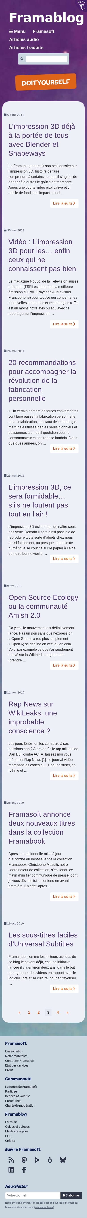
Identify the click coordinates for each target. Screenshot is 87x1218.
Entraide (11, 1122)
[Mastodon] (24, 1162)
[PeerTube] (37, 1162)
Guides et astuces (17, 1126)
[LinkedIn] (11, 1172)
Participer (12, 1091)
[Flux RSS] (11, 1162)
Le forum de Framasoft (21, 1086)
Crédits (10, 1140)
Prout (9, 1070)
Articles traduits (26, 47)
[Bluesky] (63, 1162)
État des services (16, 1065)
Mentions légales (16, 1131)
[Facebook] (24, 1172)
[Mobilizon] (50, 1162)
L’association (14, 1051)
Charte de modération (20, 1105)
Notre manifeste (16, 1056)
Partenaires (13, 1101)
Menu (20, 31)
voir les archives (44, 1207)
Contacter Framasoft (19, 1061)
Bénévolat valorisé (17, 1096)
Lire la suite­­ (62, 203)
